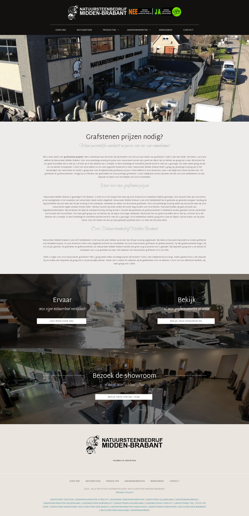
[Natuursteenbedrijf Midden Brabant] (124, 12)
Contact (188, 30)
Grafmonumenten (137, 30)
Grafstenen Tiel (184, 503)
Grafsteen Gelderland (159, 500)
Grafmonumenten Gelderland (61, 503)
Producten (109, 30)
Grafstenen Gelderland (129, 503)
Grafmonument (140, 510)
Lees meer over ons (62, 321)
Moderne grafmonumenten (127, 500)
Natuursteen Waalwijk (114, 510)
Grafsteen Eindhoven (63, 507)
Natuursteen (84, 30)
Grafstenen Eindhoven (162, 507)
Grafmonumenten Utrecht (92, 500)
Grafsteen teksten (61, 500)
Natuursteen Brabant (192, 507)
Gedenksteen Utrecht (159, 503)
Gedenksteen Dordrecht (97, 503)
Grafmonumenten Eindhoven (129, 507)
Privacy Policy (124, 493)
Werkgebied (165, 30)
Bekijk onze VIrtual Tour (124, 397)
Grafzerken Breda (186, 500)
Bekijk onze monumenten (186, 321)
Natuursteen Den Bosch (94, 507)
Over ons (60, 30)
